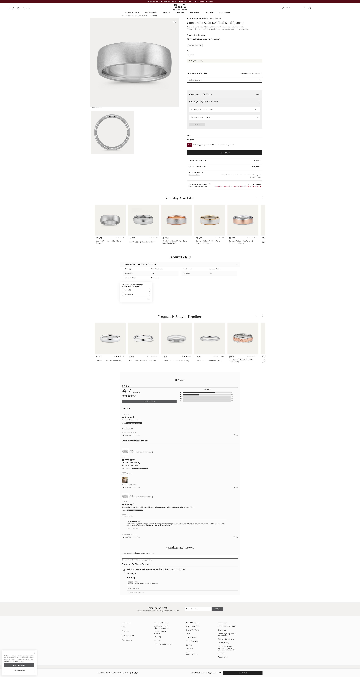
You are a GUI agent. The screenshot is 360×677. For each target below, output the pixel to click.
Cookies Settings (19, 670)
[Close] (34, 653)
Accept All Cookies (19, 665)
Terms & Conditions (226, 639)
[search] (284, 7)
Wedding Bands (150, 12)
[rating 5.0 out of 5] (191, 18)
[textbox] (180, 557)
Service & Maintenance (163, 644)
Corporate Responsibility (192, 653)
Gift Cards (222, 630)
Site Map (221, 653)
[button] (195, 45)
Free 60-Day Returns (196, 35)
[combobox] (293, 7)
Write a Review (149, 401)
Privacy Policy (223, 643)
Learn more (148, 560)
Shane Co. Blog (192, 641)
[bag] (309, 8)
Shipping (157, 637)
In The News (191, 637)
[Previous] (256, 197)
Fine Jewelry (194, 12)
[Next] (263, 197)
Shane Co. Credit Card (227, 626)
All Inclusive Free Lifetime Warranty (204, 39)
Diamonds (166, 12)
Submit (217, 609)
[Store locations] (8, 8)
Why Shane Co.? (192, 626)
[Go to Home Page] (180, 6)
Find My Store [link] (194, 175)
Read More (243, 29)
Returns (157, 640)
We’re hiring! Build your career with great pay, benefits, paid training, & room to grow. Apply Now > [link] (180, 1)
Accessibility (223, 657)
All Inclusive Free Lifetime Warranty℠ (162, 627)
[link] (224, 80)
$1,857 (190, 55)
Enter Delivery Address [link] (198, 186)
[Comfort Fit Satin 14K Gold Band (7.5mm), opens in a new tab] (125, 451)
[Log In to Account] (23, 8)
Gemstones (180, 12)
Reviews (189, 649)
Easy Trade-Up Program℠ (160, 632)
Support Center (224, 12)
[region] (19, 663)
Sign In (28, 8)
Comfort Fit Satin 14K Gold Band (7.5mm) (215, 22)
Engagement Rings (132, 12)
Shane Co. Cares (192, 630)
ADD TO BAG (225, 153)
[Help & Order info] (13, 8)
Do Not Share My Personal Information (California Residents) (227, 648)
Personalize (209, 12)
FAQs (188, 634)
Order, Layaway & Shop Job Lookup (227, 635)
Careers (189, 645)
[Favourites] (18, 8)
